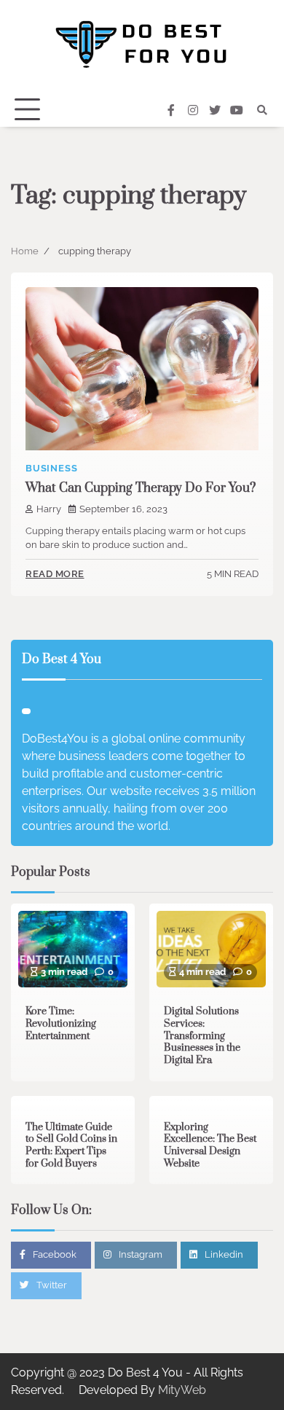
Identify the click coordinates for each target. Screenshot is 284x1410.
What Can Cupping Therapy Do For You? (140, 488)
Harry (48, 509)
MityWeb (182, 1390)
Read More (54, 573)
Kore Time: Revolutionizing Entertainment (60, 1023)
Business (51, 468)
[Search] (262, 110)
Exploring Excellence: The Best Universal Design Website (210, 1145)
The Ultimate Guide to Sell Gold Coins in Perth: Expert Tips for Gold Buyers (71, 1145)
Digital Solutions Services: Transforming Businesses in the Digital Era (202, 1036)
